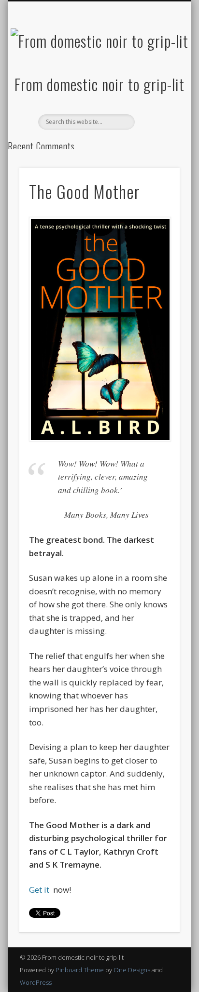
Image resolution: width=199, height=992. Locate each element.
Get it (40, 889)
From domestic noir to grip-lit (99, 84)
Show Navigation (156, 86)
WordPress (36, 982)
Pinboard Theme (80, 969)
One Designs (132, 969)
